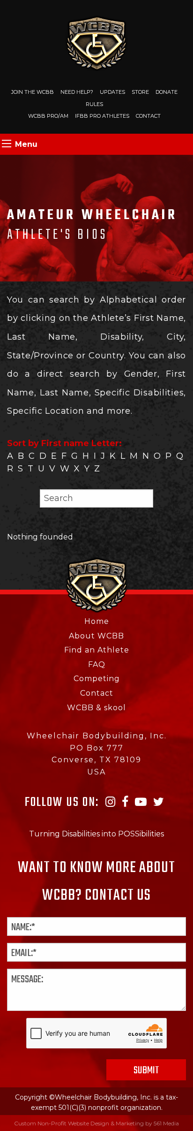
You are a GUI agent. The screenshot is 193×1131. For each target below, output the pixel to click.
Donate (167, 92)
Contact (148, 116)
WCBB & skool (96, 707)
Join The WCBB (32, 92)
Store (140, 92)
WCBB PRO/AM (48, 116)
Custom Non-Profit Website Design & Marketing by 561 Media (96, 1123)
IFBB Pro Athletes (102, 116)
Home (96, 621)
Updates (112, 92)
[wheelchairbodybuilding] (96, 42)
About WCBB (96, 635)
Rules (94, 104)
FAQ (96, 664)
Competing (97, 678)
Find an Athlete (96, 649)
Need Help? (76, 92)
